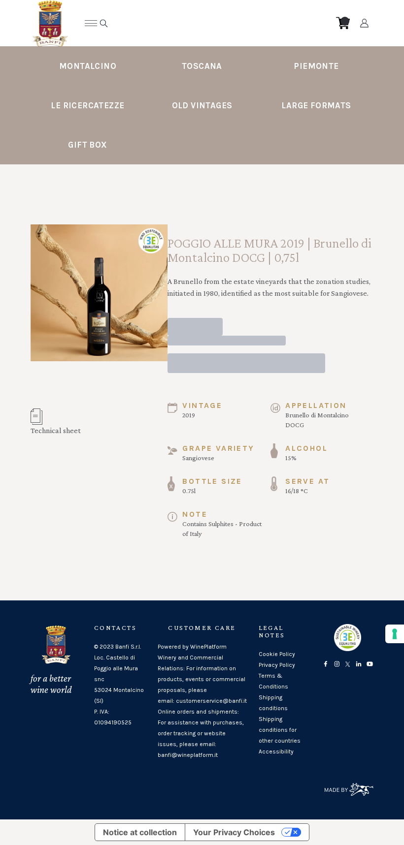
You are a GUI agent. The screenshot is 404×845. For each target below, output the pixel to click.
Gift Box (87, 145)
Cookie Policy (277, 654)
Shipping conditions (273, 703)
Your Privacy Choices (234, 832)
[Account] (364, 23)
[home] (194, 23)
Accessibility (276, 751)
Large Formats (316, 105)
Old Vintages (202, 105)
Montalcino (87, 66)
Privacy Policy (277, 664)
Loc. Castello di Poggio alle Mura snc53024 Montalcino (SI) (119, 679)
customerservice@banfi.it (211, 700)
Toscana (202, 66)
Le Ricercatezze (87, 105)
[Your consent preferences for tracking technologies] (394, 634)
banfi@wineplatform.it (188, 754)
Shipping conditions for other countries (280, 730)
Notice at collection (140, 832)
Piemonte (316, 66)
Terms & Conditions (273, 681)
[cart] (343, 23)
